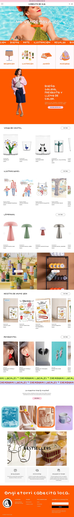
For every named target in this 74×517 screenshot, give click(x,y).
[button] (4, 148)
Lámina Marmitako (24, 325)
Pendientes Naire (56, 368)
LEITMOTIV (21, 245)
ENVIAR (60, 506)
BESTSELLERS (37, 448)
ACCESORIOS (65, 64)
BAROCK (21, 367)
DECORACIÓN (9, 64)
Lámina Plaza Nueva (57, 203)
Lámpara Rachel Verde (25, 246)
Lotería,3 (16, 501)
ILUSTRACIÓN (27, 64)
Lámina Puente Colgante (42, 203)
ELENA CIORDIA (22, 201)
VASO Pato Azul (23, 159)
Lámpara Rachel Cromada (58, 246)
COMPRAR (10, 420)
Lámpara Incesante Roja (42, 246)
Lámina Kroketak (56, 325)
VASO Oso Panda (39, 159)
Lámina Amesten (23, 203)
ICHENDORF (22, 158)
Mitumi (53, 367)
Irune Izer (21, 324)
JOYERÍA (46, 64)
